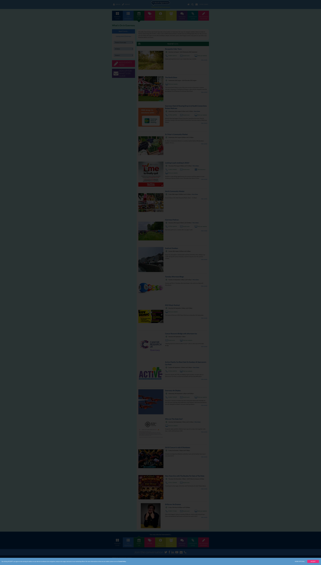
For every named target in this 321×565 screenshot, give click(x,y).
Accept (313, 561)
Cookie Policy (122, 561)
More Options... (300, 561)
